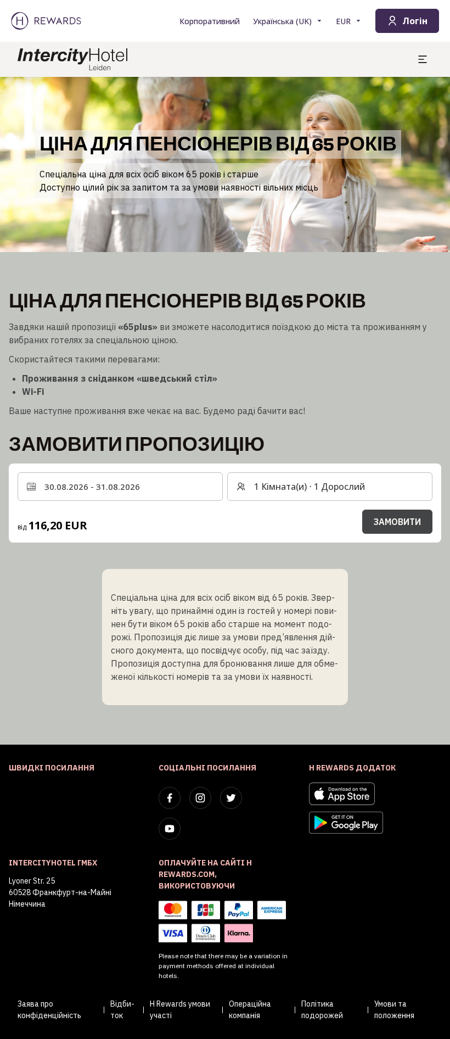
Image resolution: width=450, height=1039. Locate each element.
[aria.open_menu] (422, 59)
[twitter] (231, 798)
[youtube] (170, 829)
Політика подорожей (322, 1009)
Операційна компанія (250, 1009)
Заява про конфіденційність (49, 1009)
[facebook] (170, 798)
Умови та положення (394, 1009)
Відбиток (122, 1009)
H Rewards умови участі (180, 1009)
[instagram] (200, 798)
